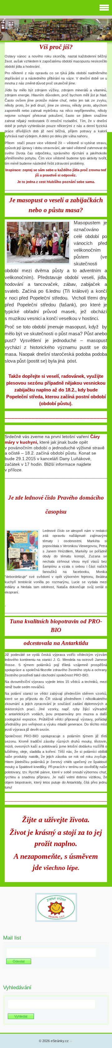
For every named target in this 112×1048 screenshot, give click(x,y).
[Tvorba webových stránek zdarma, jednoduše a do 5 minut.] (71, 1041)
